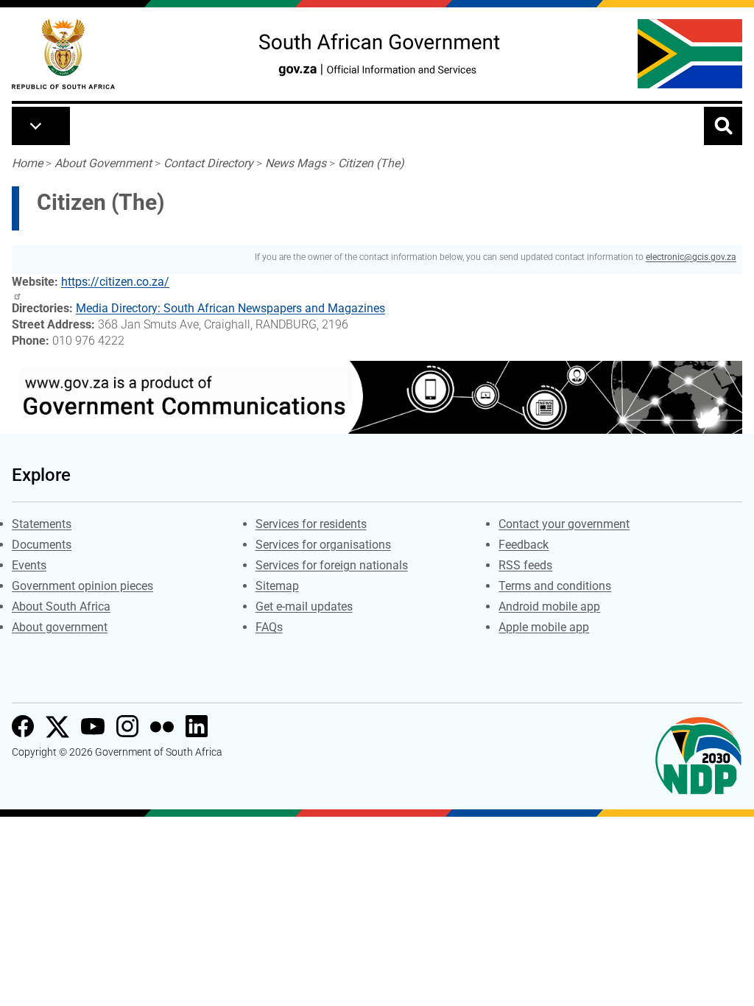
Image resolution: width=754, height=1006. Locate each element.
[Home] (63, 54)
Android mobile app (549, 606)
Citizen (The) (371, 163)
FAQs (269, 627)
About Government (103, 163)
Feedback (523, 545)
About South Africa (61, 606)
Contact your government (564, 524)
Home (27, 163)
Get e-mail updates (304, 606)
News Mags (295, 163)
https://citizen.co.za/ (115, 282)
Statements (41, 524)
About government (60, 627)
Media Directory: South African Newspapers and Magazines (230, 308)
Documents (41, 545)
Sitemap (277, 586)
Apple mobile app (543, 627)
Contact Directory (208, 163)
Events (29, 565)
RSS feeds (525, 565)
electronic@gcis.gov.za (691, 257)
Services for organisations (323, 545)
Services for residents (311, 524)
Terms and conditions (554, 586)
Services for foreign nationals (332, 565)
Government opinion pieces (82, 586)
